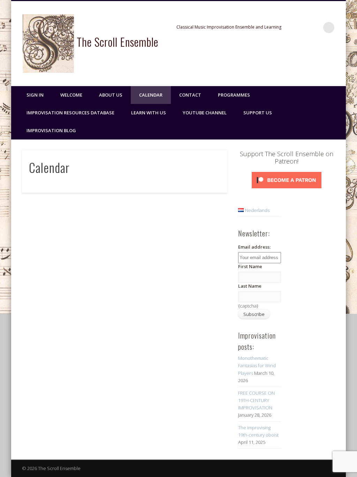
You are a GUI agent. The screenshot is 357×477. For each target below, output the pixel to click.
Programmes (234, 95)
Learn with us (148, 112)
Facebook (309, 59)
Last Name (249, 286)
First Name (250, 266)
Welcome (71, 95)
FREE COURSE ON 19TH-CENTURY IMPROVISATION (256, 400)
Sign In (35, 95)
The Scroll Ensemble (117, 41)
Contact (190, 95)
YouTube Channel (205, 112)
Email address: (254, 247)
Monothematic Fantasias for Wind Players (257, 365)
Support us (257, 112)
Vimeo (338, 59)
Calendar (150, 95)
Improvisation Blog (51, 130)
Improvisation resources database (70, 112)
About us (110, 95)
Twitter (323, 59)
